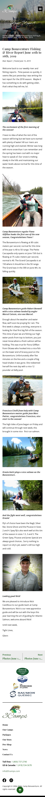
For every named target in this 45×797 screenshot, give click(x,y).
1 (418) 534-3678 (24, 765)
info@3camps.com (11, 771)
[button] (40, 9)
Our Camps (7, 729)
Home (4, 35)
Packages (6, 734)
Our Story (7, 739)
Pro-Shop (7, 744)
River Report (22, 23)
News (11, 35)
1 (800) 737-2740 (19, 761)
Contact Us (7, 754)
